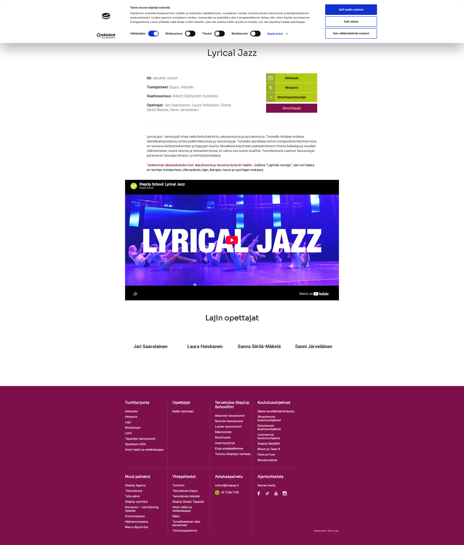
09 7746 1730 (230, 492)
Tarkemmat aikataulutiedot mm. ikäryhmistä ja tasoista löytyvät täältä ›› (200, 165)
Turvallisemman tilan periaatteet (186, 523)
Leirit (128, 433)
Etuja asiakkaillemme (229, 448)
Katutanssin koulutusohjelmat (269, 427)
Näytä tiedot (275, 33)
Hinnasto (291, 87)
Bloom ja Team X (269, 449)
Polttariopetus (135, 516)
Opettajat (181, 402)
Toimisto (178, 485)
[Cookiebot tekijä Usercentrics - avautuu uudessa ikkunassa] (106, 36)
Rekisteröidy (223, 432)
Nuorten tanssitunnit (229, 421)
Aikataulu (292, 78)
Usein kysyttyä (225, 443)
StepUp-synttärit (136, 501)
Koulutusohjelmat (274, 402)
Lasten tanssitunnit (228, 426)
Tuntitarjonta (137, 402)
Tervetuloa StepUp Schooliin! (232, 404)
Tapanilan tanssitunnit (140, 438)
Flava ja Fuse (266, 454)
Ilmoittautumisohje (291, 97)
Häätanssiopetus (136, 521)
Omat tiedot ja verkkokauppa (144, 449)
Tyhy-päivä (132, 496)
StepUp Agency (135, 485)
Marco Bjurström (136, 527)
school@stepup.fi (227, 485)
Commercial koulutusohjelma (269, 436)
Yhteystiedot (184, 476)
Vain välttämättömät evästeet (351, 33)
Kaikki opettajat (183, 411)
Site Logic (333, 530)
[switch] (190, 33)
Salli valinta (351, 21)
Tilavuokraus (133, 491)
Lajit (128, 422)
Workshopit (133, 427)
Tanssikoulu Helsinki (186, 496)
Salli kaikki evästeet (351, 9)
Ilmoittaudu (292, 108)
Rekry (176, 516)
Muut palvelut (137, 476)
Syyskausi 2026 (135, 444)
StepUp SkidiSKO (269, 443)
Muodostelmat (267, 460)
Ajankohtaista (270, 476)
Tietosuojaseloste (184, 530)
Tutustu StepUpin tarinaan (233, 454)
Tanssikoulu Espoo (185, 491)
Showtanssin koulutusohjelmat (269, 418)
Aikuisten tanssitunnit (230, 415)
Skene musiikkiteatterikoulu (276, 411)
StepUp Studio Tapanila (188, 501)
